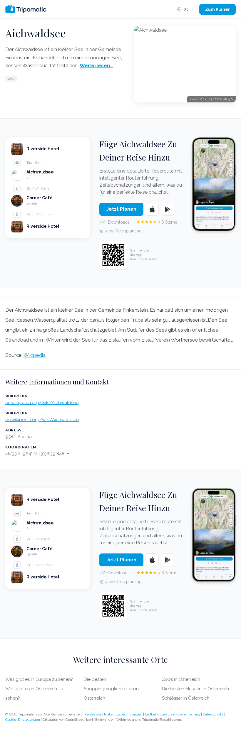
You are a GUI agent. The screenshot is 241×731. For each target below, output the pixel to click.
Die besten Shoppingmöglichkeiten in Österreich (111, 689)
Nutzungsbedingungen (123, 714)
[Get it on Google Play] (167, 209)
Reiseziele (92, 714)
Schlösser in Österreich (186, 698)
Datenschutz (213, 714)
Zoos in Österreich (181, 679)
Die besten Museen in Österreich (195, 688)
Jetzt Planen (121, 209)
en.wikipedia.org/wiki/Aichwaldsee (41, 402)
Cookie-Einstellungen (22, 720)
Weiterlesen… (96, 65)
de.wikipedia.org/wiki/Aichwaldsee (42, 419)
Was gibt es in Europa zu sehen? (39, 679)
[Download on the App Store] (152, 209)
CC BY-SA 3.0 (222, 99)
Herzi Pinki (198, 99)
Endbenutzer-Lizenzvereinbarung (172, 714)
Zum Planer (217, 9)
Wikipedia (35, 355)
